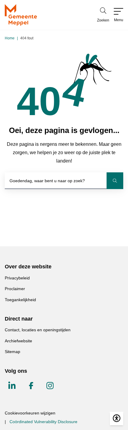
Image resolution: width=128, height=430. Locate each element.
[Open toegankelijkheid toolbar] (116, 418)
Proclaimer (15, 288)
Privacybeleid (17, 278)
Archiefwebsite (18, 340)
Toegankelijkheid (20, 299)
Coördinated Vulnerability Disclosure (43, 421)
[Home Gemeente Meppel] (21, 15)
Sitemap (12, 351)
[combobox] (64, 180)
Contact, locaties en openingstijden (38, 329)
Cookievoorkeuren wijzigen (30, 413)
